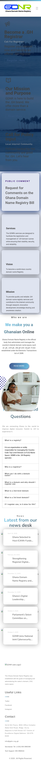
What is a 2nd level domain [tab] (17, 491)
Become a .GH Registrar (18, 34)
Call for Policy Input (19, 137)
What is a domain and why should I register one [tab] (20, 483)
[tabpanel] (20, 454)
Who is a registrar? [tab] (13, 467)
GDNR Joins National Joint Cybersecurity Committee (22, 639)
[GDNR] (17, 8)
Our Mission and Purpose (18, 91)
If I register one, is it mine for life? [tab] (20, 504)
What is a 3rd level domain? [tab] (17, 497)
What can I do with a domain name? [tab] (17, 474)
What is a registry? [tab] (13, 440)
